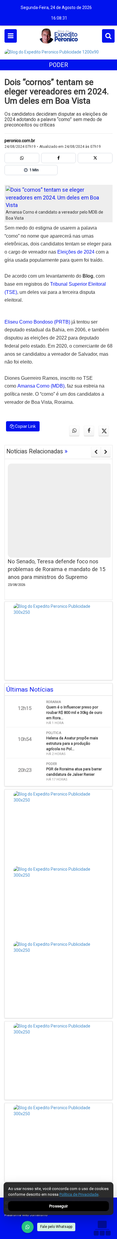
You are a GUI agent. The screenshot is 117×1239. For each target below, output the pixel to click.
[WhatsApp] (28, 1227)
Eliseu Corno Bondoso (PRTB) (37, 321)
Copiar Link (25, 426)
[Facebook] (58, 158)
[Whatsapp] (21, 158)
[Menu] (10, 36)
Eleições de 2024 (75, 251)
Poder (58, 64)
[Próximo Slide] (106, 452)
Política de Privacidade (78, 1194)
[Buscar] (108, 36)
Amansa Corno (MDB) (40, 385)
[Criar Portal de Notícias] (102, 1228)
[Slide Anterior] (96, 452)
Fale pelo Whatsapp (56, 1227)
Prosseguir (58, 1206)
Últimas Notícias (29, 689)
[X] (95, 158)
